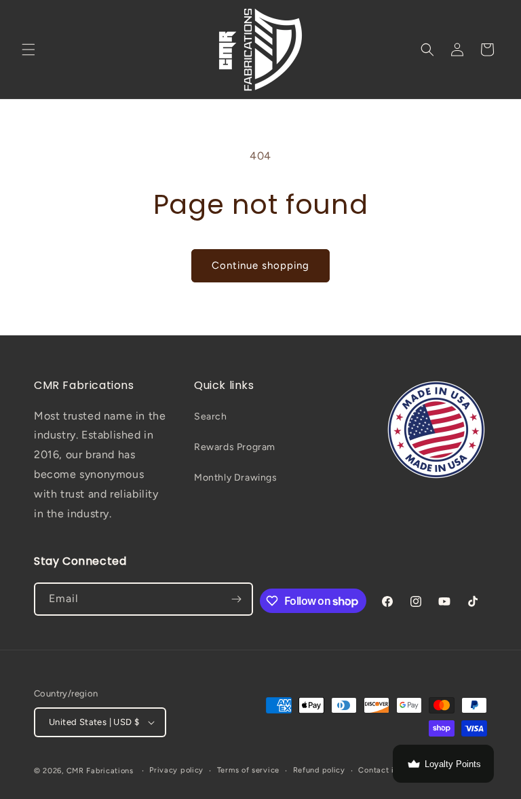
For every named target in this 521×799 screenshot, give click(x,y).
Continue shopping (260, 265)
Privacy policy (176, 770)
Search (210, 416)
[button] (28, 49)
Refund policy (319, 770)
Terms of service (248, 770)
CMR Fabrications (100, 770)
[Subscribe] (237, 599)
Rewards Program (234, 447)
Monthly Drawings (235, 477)
